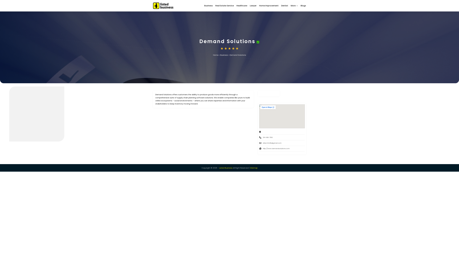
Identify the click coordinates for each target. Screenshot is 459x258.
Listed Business (225, 168)
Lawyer (253, 5)
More (293, 5)
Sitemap (254, 168)
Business (208, 5)
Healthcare (241, 5)
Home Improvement (269, 5)
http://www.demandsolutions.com (276, 148)
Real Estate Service (224, 5)
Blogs (303, 5)
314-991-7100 (268, 137)
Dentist (284, 5)
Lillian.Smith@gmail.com (272, 143)
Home (216, 55)
